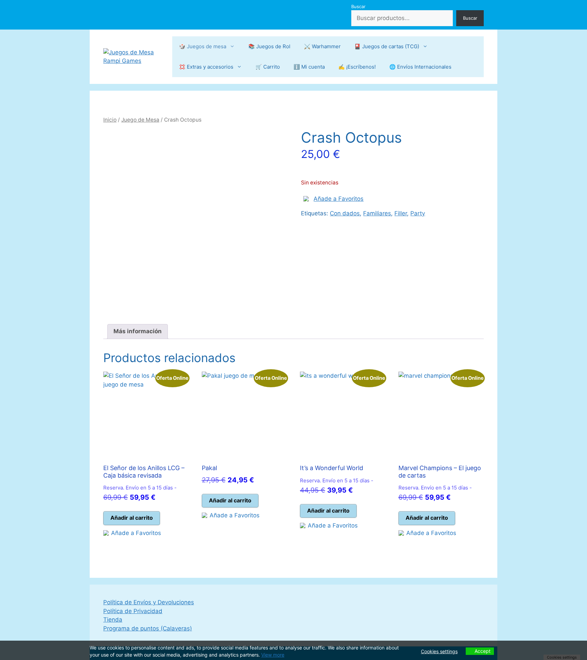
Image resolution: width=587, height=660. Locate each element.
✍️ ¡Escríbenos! (357, 67)
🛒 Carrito (267, 67)
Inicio (110, 120)
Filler (400, 213)
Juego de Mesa (140, 120)
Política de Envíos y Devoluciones (148, 602)
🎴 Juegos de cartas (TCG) (386, 46)
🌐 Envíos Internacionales (420, 67)
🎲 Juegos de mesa (202, 46)
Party (417, 213)
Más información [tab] (137, 331)
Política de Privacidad (132, 611)
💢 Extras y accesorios (206, 67)
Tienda (112, 619)
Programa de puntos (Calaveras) (147, 628)
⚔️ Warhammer (322, 46)
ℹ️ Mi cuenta (309, 67)
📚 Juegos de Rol (269, 46)
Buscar (358, 6)
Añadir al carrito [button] (131, 517)
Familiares (377, 213)
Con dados (345, 213)
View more (272, 655)
